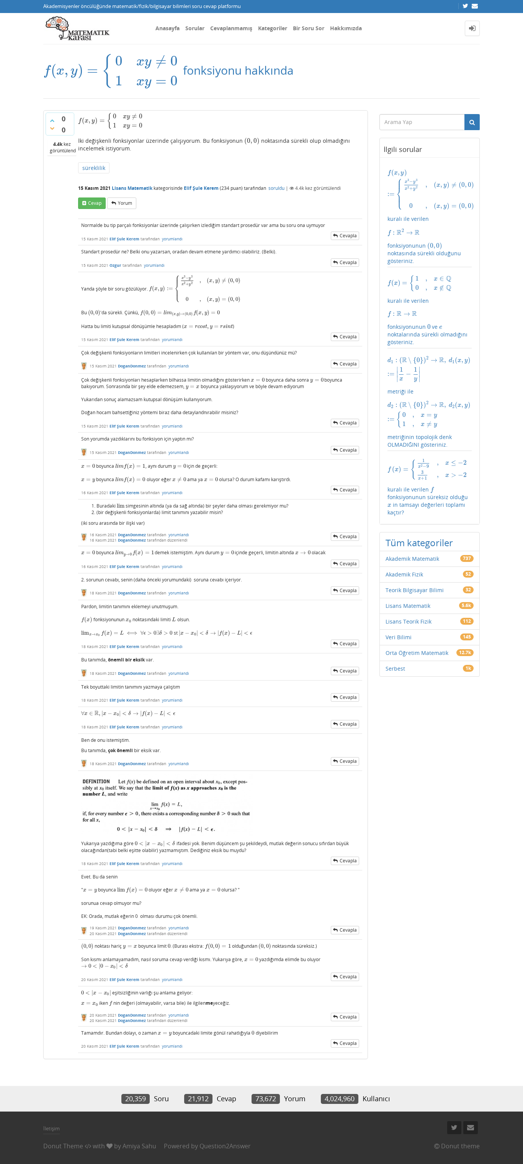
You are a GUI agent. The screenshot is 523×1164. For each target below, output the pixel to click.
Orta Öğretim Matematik (417, 652)
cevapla (348, 235)
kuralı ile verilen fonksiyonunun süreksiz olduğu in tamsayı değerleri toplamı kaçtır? (427, 487)
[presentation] (111, 70)
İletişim (51, 1128)
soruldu (276, 188)
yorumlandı (172, 239)
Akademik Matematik (412, 558)
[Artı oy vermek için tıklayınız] (52, 120)
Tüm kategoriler (419, 542)
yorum (125, 203)
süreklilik (93, 167)
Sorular (194, 28)
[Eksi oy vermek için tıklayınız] (52, 128)
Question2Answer (225, 1146)
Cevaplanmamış (231, 28)
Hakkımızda (346, 28)
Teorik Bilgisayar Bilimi (415, 590)
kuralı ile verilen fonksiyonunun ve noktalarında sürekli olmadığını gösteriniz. (427, 310)
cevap (94, 203)
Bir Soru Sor (308, 28)
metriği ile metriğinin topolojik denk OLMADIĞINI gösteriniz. (429, 402)
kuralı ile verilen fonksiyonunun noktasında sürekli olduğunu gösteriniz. (429, 216)
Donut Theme (63, 1146)
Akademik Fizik (404, 574)
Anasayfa (167, 28)
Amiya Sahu (139, 1146)
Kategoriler (272, 28)
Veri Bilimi (399, 637)
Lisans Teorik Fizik (408, 621)
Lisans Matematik (132, 188)
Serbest (395, 668)
